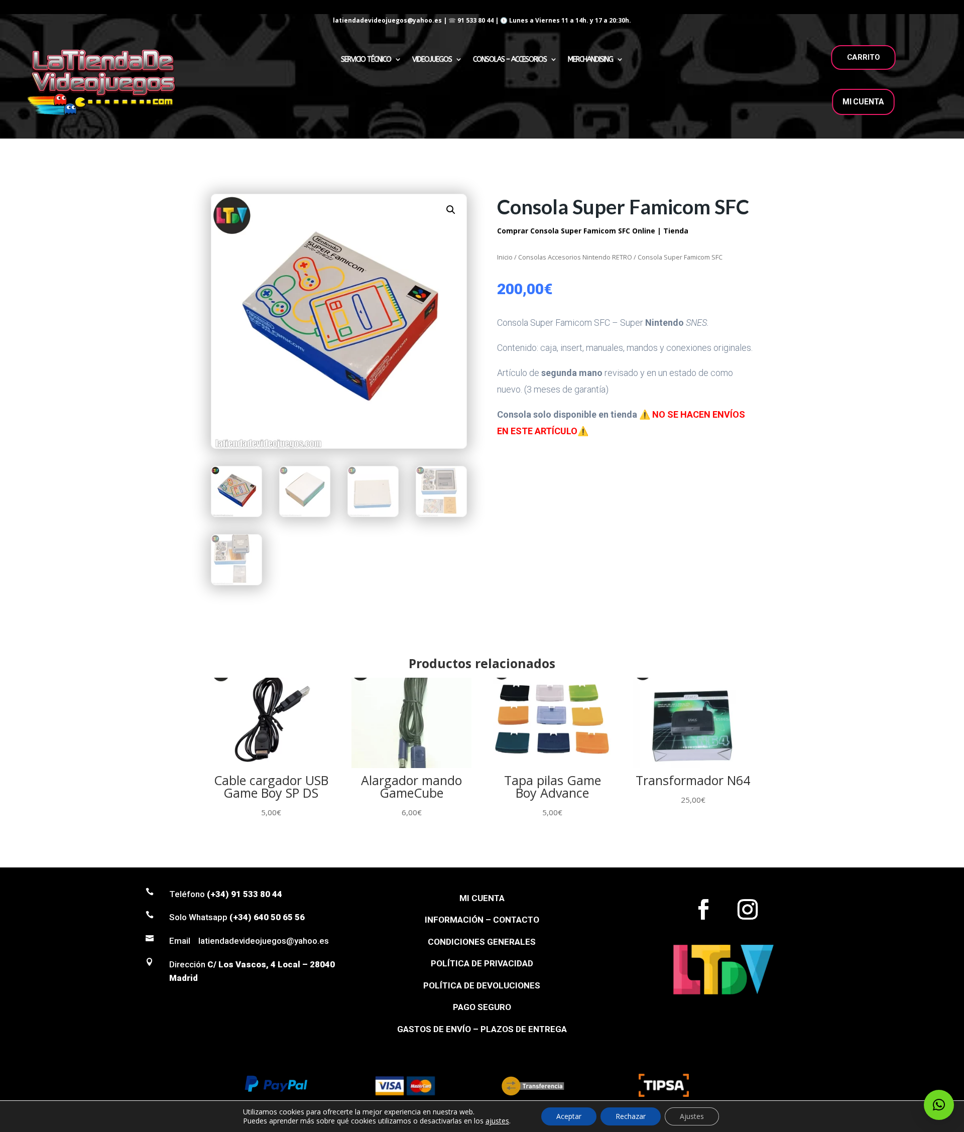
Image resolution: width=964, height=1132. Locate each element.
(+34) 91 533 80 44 (244, 894)
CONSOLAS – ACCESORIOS (510, 59)
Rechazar (631, 1116)
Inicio (505, 257)
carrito (863, 57)
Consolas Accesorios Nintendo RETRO (575, 257)
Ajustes (692, 1116)
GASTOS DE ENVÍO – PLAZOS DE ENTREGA (482, 1029)
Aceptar (568, 1116)
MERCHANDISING (590, 59)
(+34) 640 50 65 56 (267, 917)
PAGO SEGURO (482, 1007)
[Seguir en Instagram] (748, 910)
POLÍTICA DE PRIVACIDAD (482, 963)
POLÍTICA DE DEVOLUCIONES (481, 985)
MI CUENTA (863, 101)
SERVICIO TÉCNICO (366, 59)
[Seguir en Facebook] (703, 910)
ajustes (497, 1120)
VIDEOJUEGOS (432, 59)
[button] (451, 210)
